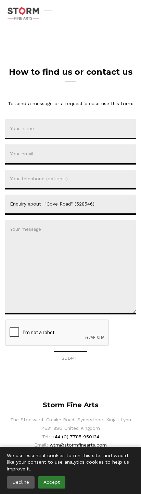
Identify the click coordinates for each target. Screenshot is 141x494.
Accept (51, 482)
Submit (70, 358)
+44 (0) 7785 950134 (75, 436)
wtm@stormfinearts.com (78, 445)
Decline (20, 482)
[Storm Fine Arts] (23, 13)
